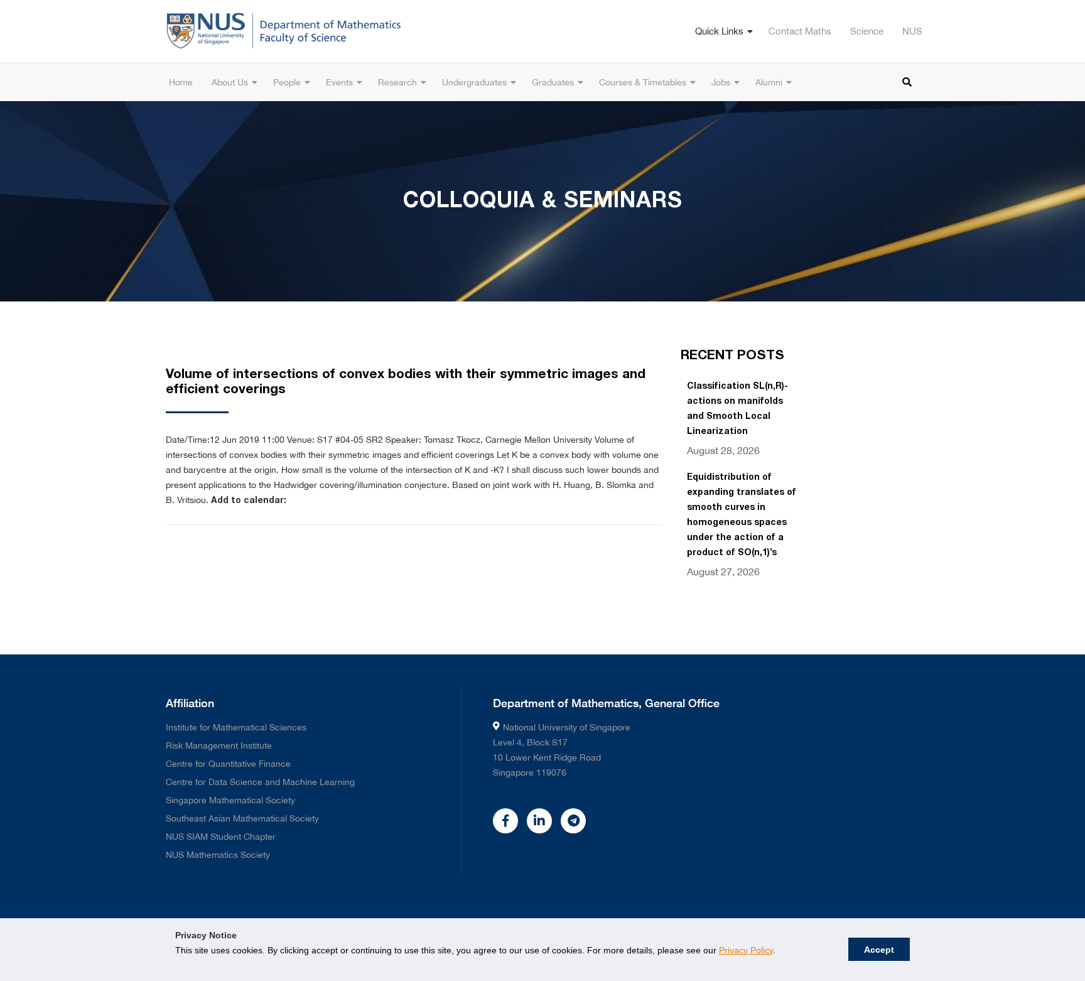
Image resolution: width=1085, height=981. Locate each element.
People (287, 82)
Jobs (720, 82)
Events (339, 82)
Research (397, 82)
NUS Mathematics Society (218, 855)
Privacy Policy (746, 950)
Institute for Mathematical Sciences (236, 727)
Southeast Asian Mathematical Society (242, 818)
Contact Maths (800, 31)
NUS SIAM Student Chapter (221, 837)
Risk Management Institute (219, 745)
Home (181, 82)
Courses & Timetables (642, 82)
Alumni (768, 82)
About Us (230, 82)
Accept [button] (879, 950)
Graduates (553, 82)
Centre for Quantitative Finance (228, 764)
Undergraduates (474, 82)
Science (866, 31)
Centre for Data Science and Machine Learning (260, 782)
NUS (912, 31)
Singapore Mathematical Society (230, 800)
